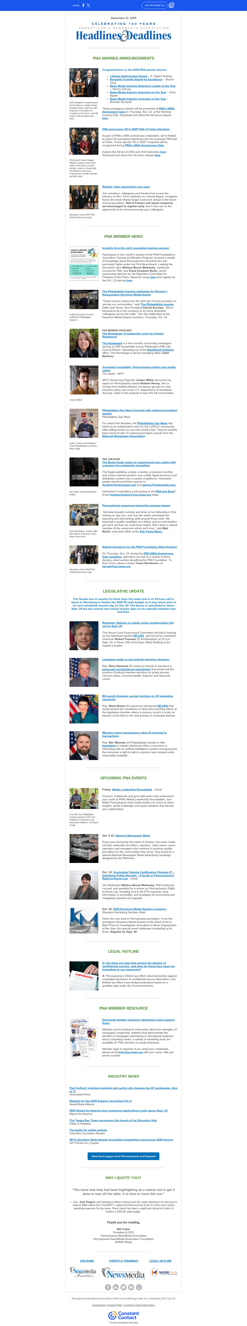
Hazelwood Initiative (160, 349)
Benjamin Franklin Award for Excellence (136, 79)
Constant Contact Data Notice (139, 1305)
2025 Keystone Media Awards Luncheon (139, 909)
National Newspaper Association (123, 436)
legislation (109, 745)
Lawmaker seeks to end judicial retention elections (135, 659)
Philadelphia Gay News (152, 423)
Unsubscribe (98, 1305)
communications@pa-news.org (130, 494)
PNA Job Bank (165, 491)
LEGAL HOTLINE (160, 1260)
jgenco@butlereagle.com (158, 484)
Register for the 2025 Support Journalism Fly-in (100, 1100)
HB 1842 (162, 705)
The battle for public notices (88, 1130)
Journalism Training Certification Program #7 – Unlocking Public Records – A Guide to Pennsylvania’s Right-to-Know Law (138, 875)
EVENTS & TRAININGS (123, 1260)
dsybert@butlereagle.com (119, 484)
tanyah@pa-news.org (116, 566)
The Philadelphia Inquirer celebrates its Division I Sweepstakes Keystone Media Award (134, 293)
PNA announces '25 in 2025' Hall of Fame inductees (136, 129)
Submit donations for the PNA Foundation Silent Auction (139, 546)
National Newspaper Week (133, 835)
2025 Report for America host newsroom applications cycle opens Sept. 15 (118, 1110)
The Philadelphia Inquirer (157, 304)
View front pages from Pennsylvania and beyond (123, 1156)
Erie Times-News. (151, 531)
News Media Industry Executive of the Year (138, 92)
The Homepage (112, 343)
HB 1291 (138, 635)
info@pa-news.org (130, 1052)
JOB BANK (87, 1260)
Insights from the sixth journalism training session (135, 248)
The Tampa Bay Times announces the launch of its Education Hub (113, 1120)
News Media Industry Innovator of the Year (138, 98)
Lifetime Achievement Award (128, 76)
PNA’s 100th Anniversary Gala (144, 145)
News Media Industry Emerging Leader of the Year (143, 85)
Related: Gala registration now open (126, 186)
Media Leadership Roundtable (132, 789)
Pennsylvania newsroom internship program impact (136, 505)
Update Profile (114, 1305)
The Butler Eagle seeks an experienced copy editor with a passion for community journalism (139, 464)
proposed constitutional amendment (126, 669)
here (105, 118)
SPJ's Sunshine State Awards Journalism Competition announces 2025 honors (121, 1139)
